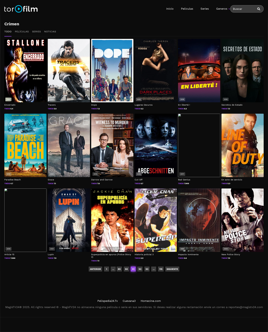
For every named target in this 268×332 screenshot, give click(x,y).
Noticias (50, 31)
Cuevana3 (129, 300)
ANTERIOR (95, 269)
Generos (221, 8)
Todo (7, 31)
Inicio (170, 8)
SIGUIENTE (172, 269)
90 (126, 269)
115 (160, 269)
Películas (22, 31)
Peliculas (187, 8)
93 (147, 269)
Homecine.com (151, 300)
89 (119, 269)
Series (205, 8)
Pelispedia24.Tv (107, 300)
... (154, 269)
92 (140, 269)
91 (133, 269)
